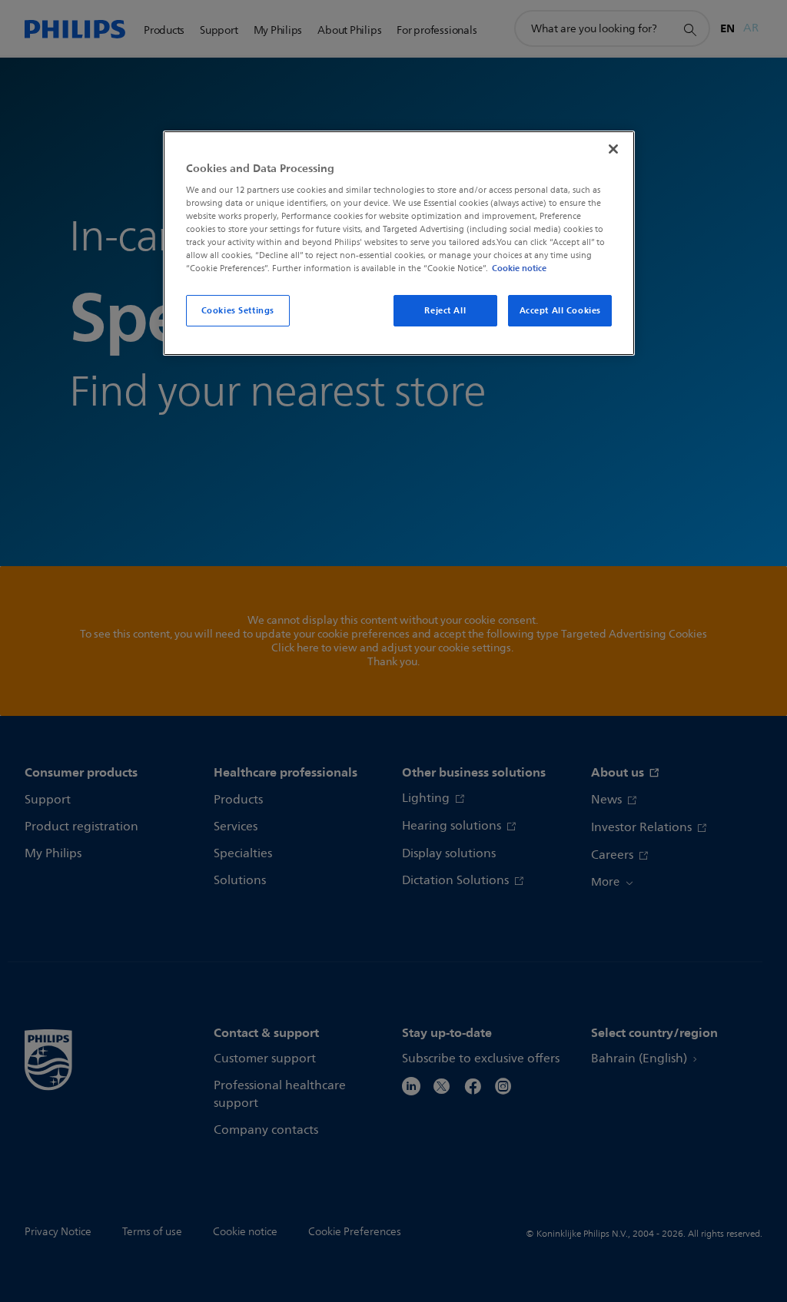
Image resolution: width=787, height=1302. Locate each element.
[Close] (613, 149)
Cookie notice (519, 268)
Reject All (445, 310)
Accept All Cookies (560, 310)
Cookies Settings (237, 310)
